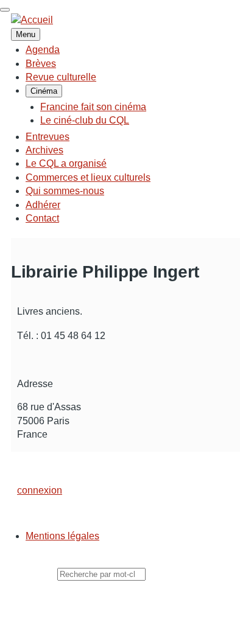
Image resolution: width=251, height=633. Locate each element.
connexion (39, 490)
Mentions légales (62, 536)
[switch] (5, 10)
